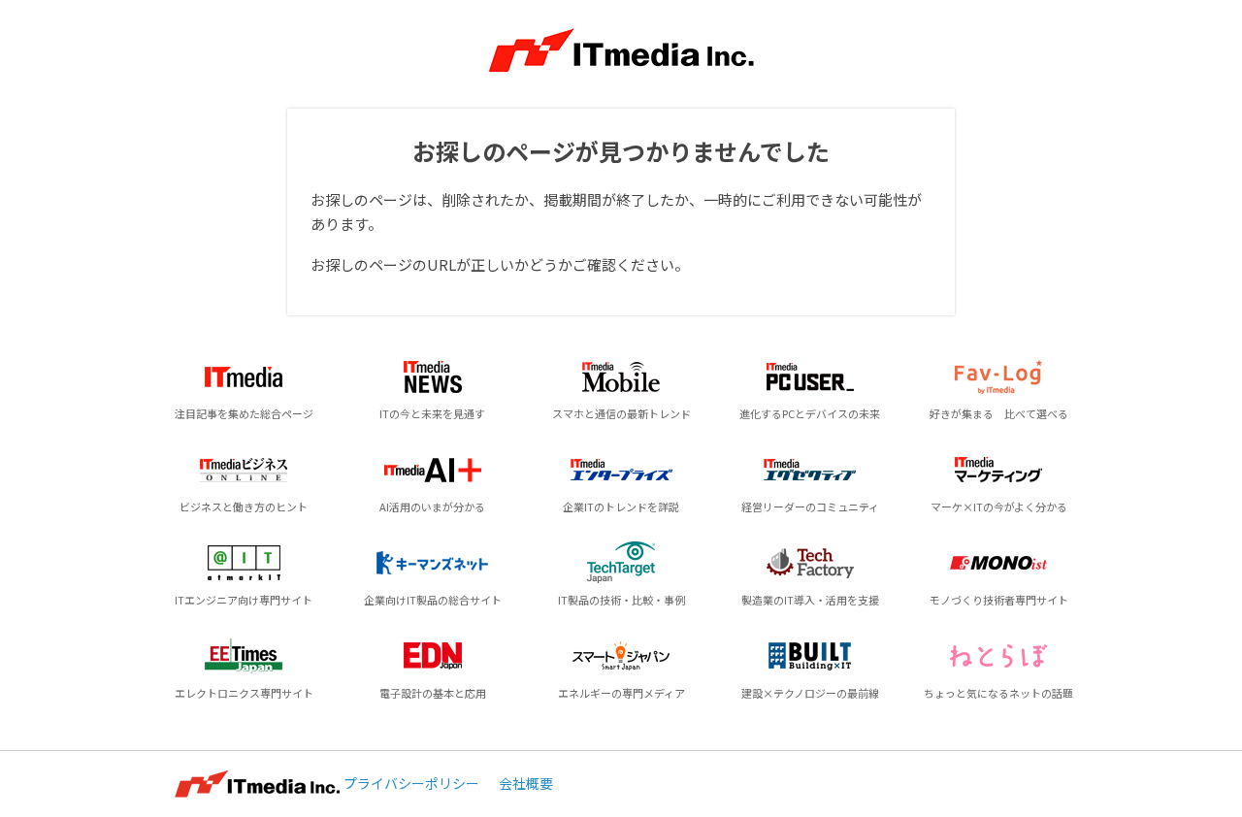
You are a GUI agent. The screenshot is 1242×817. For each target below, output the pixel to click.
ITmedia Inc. (257, 784)
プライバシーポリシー (411, 783)
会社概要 (526, 783)
